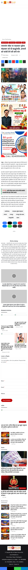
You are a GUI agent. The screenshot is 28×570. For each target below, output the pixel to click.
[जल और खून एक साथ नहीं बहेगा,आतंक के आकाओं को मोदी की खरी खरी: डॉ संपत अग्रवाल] (21, 338)
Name (2, 380)
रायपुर (24, 42)
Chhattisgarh (12, 42)
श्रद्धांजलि (11, 217)
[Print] (2, 64)
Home (3, 39)
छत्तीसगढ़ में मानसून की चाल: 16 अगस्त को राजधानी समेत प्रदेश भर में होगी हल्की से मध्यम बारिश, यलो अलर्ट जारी (18, 515)
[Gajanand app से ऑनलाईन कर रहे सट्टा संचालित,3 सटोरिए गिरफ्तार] (7, 319)
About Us (11, 564)
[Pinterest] (13, 61)
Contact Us (16, 564)
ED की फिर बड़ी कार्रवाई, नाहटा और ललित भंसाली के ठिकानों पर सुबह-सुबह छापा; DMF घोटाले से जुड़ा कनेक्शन (14, 494)
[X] (6, 61)
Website (3, 393)
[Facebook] (2, 61)
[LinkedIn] (9, 61)
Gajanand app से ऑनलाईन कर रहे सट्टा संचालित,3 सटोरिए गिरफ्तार (7, 327)
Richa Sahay (5, 55)
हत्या (18, 217)
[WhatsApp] (20, 61)
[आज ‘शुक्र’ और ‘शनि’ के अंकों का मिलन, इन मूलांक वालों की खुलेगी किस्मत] (21, 317)
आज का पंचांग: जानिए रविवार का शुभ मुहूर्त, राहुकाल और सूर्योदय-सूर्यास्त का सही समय (14, 426)
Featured (19, 42)
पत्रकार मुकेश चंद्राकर (18, 211)
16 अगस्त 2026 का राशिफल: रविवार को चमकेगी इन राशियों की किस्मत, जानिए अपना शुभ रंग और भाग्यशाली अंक (18, 440)
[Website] (14, 266)
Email (2, 387)
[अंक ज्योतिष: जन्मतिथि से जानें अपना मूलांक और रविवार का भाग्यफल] (5, 434)
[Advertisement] (14, 23)
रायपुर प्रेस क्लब (20, 214)
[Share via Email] (24, 61)
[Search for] (26, 3)
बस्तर (5, 214)
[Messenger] (17, 61)
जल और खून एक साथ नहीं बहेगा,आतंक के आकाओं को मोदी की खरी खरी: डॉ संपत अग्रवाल (20, 346)
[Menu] (2, 3)
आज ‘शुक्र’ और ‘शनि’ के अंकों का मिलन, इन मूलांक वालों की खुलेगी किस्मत (20, 324)
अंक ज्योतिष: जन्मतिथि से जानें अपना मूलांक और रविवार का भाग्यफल (17, 433)
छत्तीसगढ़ (7, 211)
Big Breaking (8, 39)
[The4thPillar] (10, 2)
